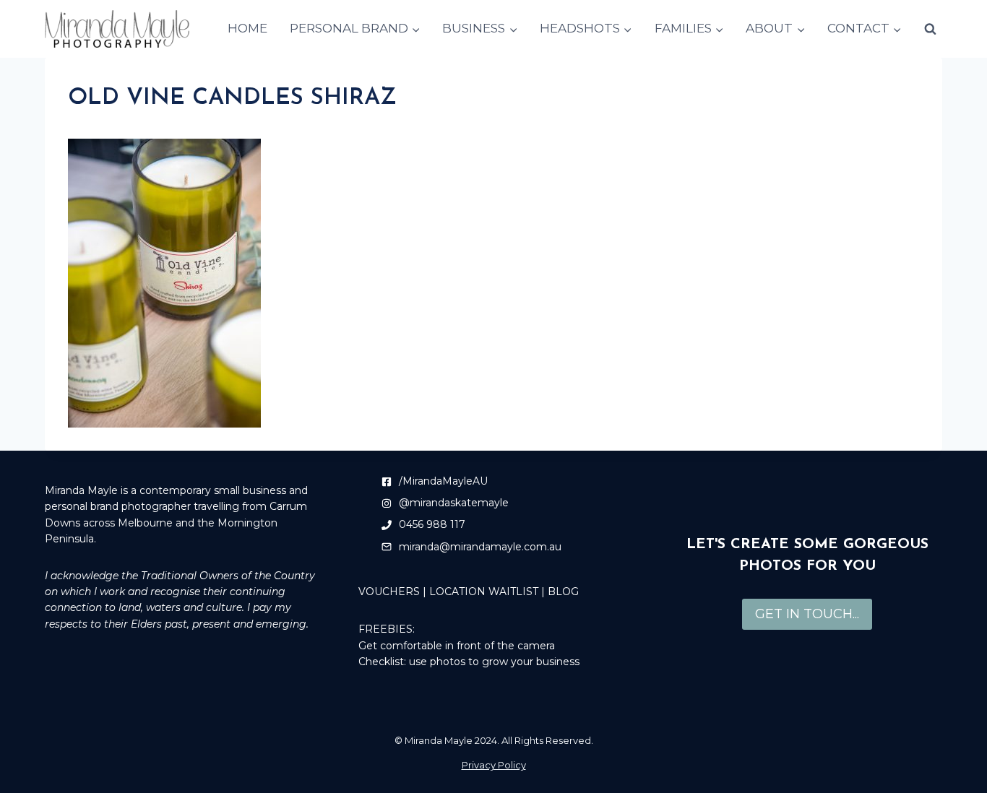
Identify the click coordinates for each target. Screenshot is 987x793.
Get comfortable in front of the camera (456, 645)
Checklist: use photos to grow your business (468, 661)
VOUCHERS (389, 591)
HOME (247, 28)
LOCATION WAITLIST (483, 591)
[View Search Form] (930, 29)
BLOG (563, 591)
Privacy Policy (494, 765)
